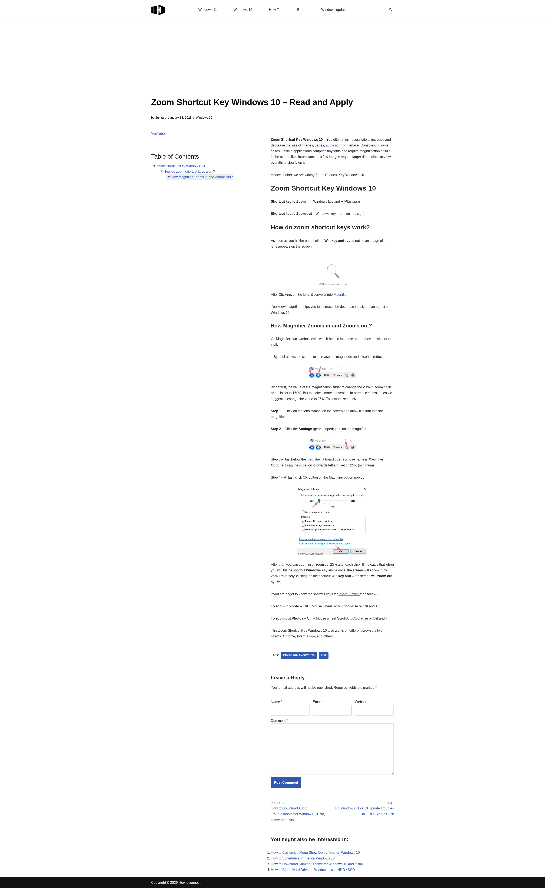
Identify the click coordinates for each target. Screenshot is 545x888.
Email (318, 702)
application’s (335, 145)
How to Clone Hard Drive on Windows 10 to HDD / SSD (313, 870)
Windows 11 (207, 9)
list (323, 655)
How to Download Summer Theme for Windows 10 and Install (317, 864)
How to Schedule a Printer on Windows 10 (303, 858)
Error (301, 9)
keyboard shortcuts (299, 655)
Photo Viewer (349, 594)
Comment (279, 720)
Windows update (334, 9)
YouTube (158, 133)
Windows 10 (243, 9)
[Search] (390, 9)
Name (276, 702)
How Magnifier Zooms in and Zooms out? (202, 177)
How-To (275, 9)
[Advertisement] (252, 64)
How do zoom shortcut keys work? (189, 171)
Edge (311, 636)
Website (361, 702)
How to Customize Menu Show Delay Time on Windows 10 (315, 852)
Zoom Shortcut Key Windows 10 (180, 166)
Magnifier (340, 294)
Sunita (159, 117)
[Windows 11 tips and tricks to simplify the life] (158, 9)
